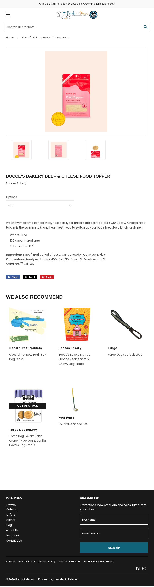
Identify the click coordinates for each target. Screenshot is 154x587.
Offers (10, 515)
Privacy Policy (27, 561)
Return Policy (47, 561)
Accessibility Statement (98, 561)
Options (11, 197)
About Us (12, 530)
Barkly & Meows (25, 579)
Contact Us (14, 541)
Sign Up (114, 547)
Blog (9, 525)
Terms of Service (69, 561)
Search (10, 561)
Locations (12, 535)
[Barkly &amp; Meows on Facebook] (138, 569)
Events (10, 520)
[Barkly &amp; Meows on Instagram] (144, 569)
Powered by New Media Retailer (58, 579)
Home (10, 37)
